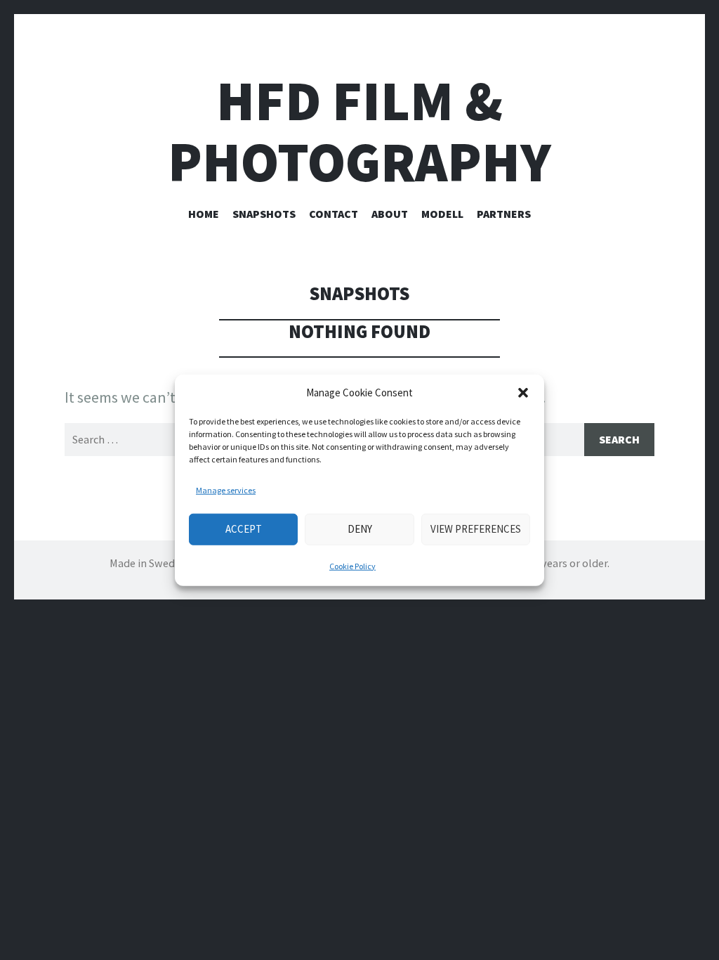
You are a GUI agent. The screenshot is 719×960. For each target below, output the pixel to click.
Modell (442, 214)
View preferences (475, 529)
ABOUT (389, 214)
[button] (523, 393)
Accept (243, 529)
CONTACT (333, 214)
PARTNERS (504, 214)
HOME (203, 214)
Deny (360, 529)
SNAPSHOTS (264, 214)
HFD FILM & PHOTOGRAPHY (359, 131)
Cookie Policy (352, 565)
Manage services (226, 489)
